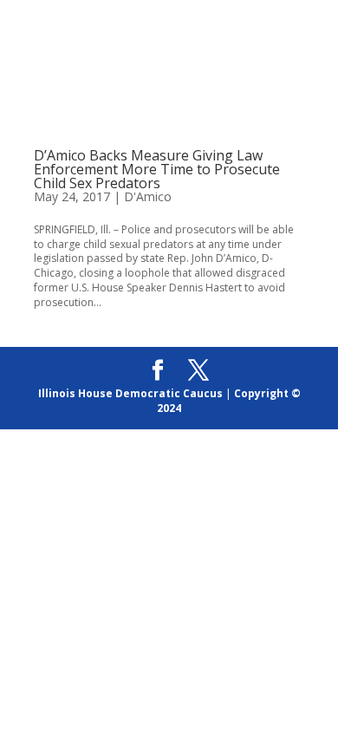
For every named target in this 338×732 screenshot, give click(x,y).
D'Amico (148, 196)
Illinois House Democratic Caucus (130, 393)
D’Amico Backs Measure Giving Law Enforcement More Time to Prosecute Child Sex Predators (157, 169)
